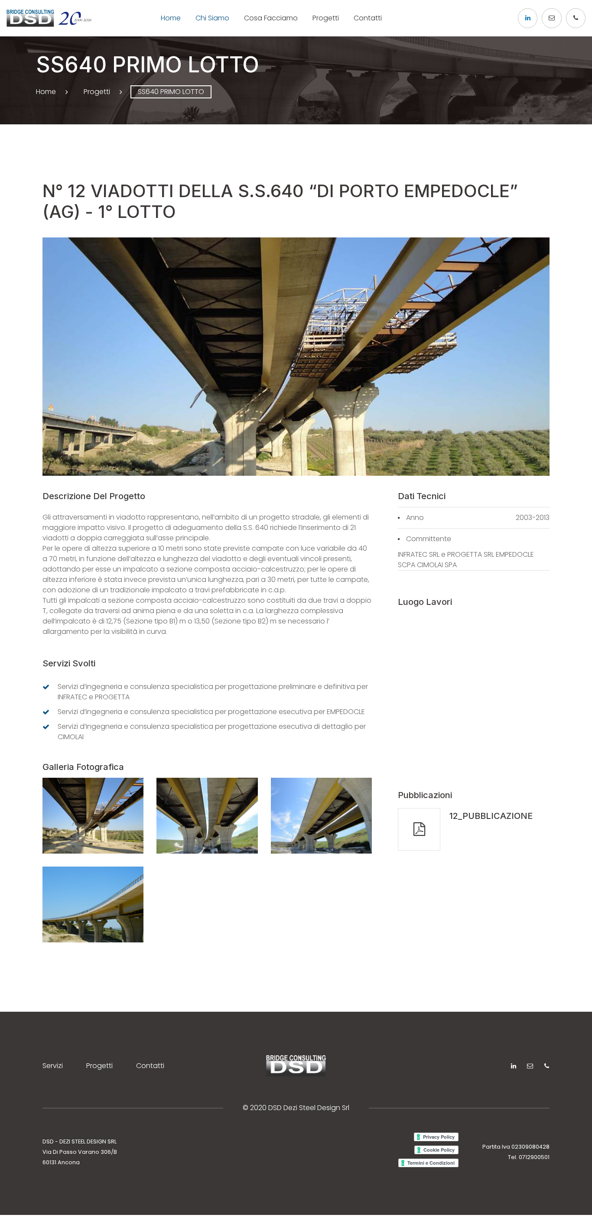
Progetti (325, 18)
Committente (428, 539)
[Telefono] (575, 18)
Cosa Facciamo (271, 18)
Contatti (368, 18)
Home (171, 18)
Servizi (52, 1066)
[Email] (551, 18)
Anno (415, 518)
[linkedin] (527, 18)
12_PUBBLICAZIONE (491, 816)
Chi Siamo (212, 18)
